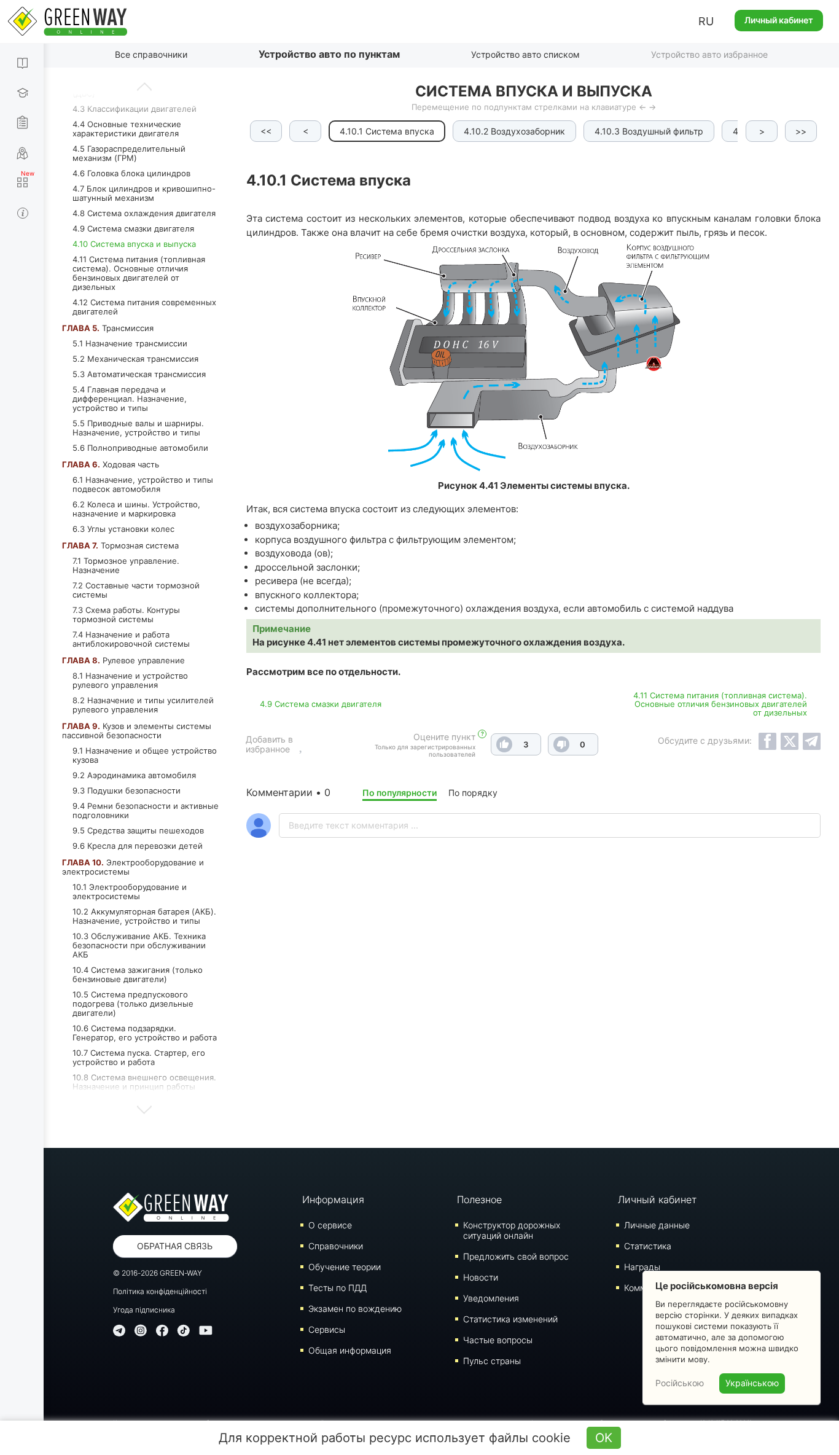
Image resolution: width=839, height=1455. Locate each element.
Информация (333, 1199)
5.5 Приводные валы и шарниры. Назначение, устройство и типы (138, 427)
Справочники (335, 1246)
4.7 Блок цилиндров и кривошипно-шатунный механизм (144, 193)
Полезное (479, 1199)
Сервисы (326, 1329)
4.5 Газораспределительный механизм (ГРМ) (128, 153)
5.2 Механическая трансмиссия (135, 359)
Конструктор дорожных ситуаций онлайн (511, 1230)
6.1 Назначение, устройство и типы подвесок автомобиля (142, 484)
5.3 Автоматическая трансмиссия (139, 374)
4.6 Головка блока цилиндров (131, 173)
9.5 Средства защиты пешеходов (138, 830)
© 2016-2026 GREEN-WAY (157, 1273)
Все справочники (151, 54)
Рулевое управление (123, 660)
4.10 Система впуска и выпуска (134, 244)
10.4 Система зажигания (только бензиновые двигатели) (137, 974)
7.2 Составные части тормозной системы (136, 589)
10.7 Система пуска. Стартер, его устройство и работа (138, 1057)
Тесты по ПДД (337, 1287)
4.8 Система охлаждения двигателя (144, 213)
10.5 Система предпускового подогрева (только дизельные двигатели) (132, 1003)
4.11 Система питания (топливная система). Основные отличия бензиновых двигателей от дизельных (138, 273)
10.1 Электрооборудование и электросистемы (129, 891)
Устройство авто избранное (709, 54)
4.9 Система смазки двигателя (133, 228)
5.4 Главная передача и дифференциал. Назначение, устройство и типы (129, 398)
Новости (480, 1277)
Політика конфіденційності (160, 1291)
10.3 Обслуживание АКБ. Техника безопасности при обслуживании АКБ (139, 945)
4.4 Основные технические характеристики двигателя (126, 128)
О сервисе (330, 1225)
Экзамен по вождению (355, 1308)
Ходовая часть (110, 464)
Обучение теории (344, 1267)
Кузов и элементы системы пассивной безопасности (136, 730)
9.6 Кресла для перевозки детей (137, 846)
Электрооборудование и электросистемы (133, 866)
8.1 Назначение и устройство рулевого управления (130, 680)
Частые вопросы (498, 1340)
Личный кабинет (778, 20)
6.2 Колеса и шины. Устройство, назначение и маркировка (136, 508)
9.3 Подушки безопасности (126, 790)
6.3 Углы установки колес (123, 529)
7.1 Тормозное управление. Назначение (125, 565)
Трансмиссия (108, 328)
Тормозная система (120, 545)
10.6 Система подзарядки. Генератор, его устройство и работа (144, 1032)
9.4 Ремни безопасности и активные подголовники (145, 810)
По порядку (473, 792)
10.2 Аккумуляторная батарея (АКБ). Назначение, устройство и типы (144, 916)
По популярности (399, 792)
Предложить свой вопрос (516, 1256)
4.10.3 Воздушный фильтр (649, 131)
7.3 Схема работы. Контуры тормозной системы (126, 614)
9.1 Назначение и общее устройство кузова (144, 755)
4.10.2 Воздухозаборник (514, 131)
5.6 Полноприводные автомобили (140, 448)
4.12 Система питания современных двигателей (144, 306)
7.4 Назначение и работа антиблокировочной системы (131, 639)
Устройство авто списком (525, 54)
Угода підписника (144, 1309)
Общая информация (349, 1350)
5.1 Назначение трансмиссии (129, 343)
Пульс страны (492, 1361)
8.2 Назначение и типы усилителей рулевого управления (143, 704)
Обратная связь (175, 1246)
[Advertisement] (533, 1025)
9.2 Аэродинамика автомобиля (134, 775)
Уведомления (491, 1298)
